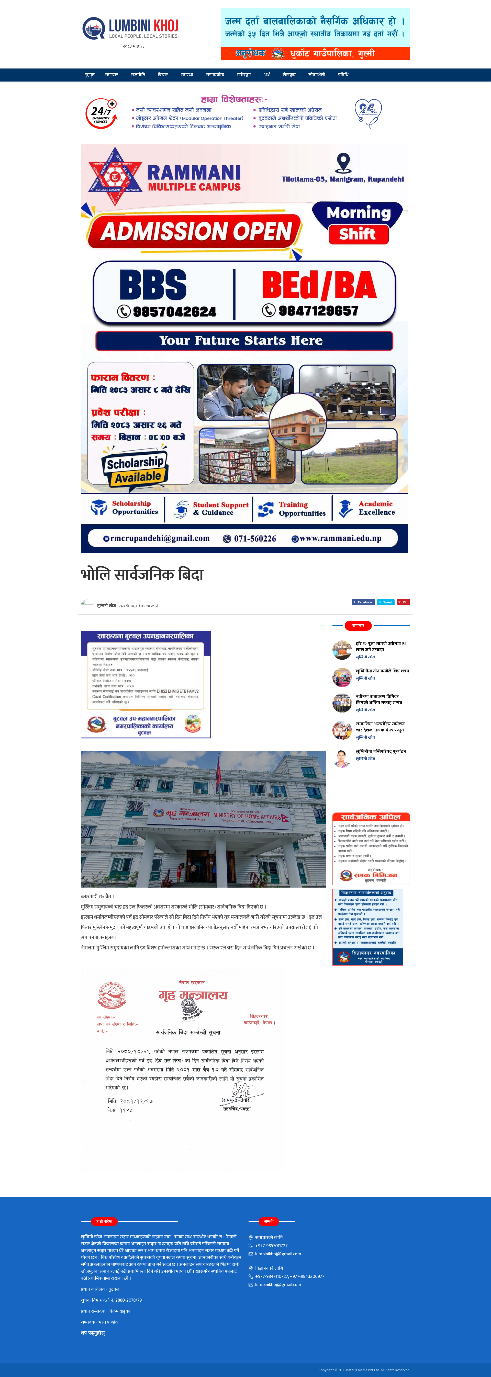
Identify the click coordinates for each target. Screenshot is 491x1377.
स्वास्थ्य (187, 75)
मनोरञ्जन (244, 75)
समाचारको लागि (268, 1238)
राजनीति (138, 75)
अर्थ (267, 75)
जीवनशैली (316, 75)
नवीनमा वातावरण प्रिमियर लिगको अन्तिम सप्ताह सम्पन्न (379, 699)
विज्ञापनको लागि (268, 1268)
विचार (163, 75)
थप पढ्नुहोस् (93, 1333)
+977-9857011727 (271, 1246)
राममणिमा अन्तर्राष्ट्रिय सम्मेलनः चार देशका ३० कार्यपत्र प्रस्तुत (380, 727)
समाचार (111, 75)
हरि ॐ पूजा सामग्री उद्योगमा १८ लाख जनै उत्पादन (381, 646)
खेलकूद (289, 75)
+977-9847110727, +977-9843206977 (289, 1276)
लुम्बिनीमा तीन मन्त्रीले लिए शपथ (382, 671)
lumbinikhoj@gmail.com (277, 1254)
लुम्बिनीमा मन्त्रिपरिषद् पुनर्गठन (381, 751)
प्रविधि (343, 75)
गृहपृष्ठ (90, 75)
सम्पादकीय (215, 75)
